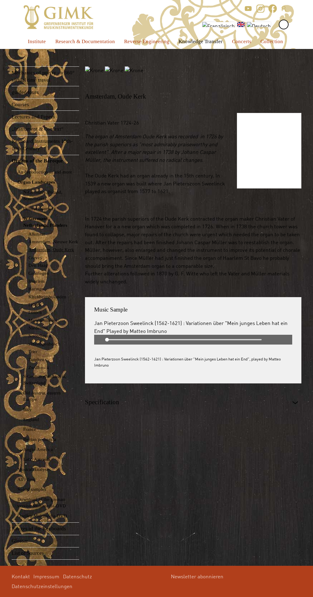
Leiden (35, 304)
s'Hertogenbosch (44, 343)
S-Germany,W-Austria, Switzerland (44, 379)
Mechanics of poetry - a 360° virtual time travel (43, 76)
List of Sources (28, 553)
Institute (37, 41)
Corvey (35, 257)
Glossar (20, 541)
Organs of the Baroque (37, 161)
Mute (287, 340)
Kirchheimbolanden (47, 296)
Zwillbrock (38, 367)
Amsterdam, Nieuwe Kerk (53, 241)
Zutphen (36, 359)
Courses (20, 104)
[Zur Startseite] (58, 17)
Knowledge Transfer (201, 41)
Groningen (38, 273)
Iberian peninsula (39, 439)
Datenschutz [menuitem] (77, 576)
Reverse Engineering (146, 41)
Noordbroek (40, 335)
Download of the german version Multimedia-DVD (41, 502)
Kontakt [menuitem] (21, 576)
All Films (26, 479)
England (31, 419)
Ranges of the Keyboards (39, 529)
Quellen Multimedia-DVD (42, 515)
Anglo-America (38, 449)
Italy (27, 409)
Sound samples (31, 489)
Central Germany (39, 208)
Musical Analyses (34, 469)
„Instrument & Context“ (38, 129)
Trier (32, 351)
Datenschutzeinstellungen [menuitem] (42, 586)
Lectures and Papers (33, 117)
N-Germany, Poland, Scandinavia (42, 195)
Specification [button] (102, 402)
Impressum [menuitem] (46, 576)
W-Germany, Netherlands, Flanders (45, 221)
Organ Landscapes (36, 182)
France (29, 429)
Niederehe (38, 327)
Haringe (36, 288)
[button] (248, 8)
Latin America (36, 459)
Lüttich (35, 312)
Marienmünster (42, 320)
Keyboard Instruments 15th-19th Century (42, 144)
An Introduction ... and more (44, 171)
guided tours (25, 92)
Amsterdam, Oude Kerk (51, 249)
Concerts (241, 41)
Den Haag (38, 265)
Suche (284, 8)
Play (99, 340)
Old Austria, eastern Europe (42, 396)
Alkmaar (36, 234)
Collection (271, 41)
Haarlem (36, 281)
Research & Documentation (85, 41)
